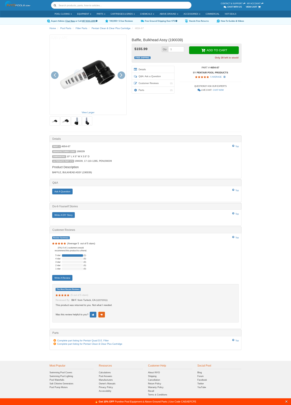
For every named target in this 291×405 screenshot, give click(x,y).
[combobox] (121, 5)
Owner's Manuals (107, 383)
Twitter (200, 383)
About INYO (154, 372)
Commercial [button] (212, 14)
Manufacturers (106, 380)
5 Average (216, 77)
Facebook (202, 380)
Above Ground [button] (168, 14)
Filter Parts (81, 28)
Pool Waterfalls (57, 380)
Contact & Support (232, 3)
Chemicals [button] (146, 14)
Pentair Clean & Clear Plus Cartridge (111, 28)
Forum (200, 376)
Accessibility (105, 391)
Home (53, 28)
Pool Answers (105, 376)
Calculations (105, 372)
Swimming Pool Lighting (61, 376)
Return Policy (154, 383)
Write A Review (62, 277)
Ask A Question (62, 191)
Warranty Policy (156, 387)
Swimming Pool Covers (61, 372)
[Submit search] (55, 5)
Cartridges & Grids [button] (122, 14)
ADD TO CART (216, 50)
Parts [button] (100, 14)
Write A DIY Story (63, 215)
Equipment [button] (83, 14)
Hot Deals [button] (230, 14)
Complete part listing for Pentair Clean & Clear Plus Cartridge (89, 344)
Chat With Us (234, 7)
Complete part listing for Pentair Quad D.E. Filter (83, 340)
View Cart (252, 7)
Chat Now (70, 20)
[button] (286, 401)
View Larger (88, 112)
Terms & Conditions (157, 394)
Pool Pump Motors (59, 387)
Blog (199, 372)
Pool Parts (65, 28)
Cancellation (154, 380)
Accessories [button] (191, 14)
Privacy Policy (106, 387)
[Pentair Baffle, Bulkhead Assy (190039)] (55, 121)
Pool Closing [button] (62, 14)
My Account (254, 3)
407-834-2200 (89, 20)
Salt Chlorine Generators (61, 383)
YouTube (201, 387)
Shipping (152, 376)
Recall (151, 391)
